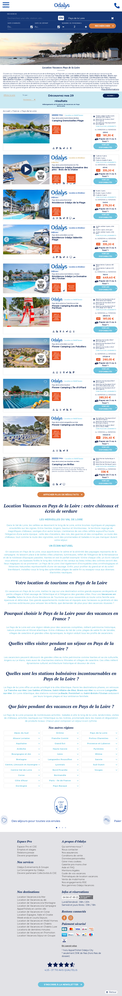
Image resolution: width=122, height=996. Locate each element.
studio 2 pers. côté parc (104, 230)
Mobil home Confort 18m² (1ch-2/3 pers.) (105, 340)
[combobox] (29, 99)
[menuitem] (38, 846)
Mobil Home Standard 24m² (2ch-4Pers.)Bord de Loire (105, 384)
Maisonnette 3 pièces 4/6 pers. (105, 265)
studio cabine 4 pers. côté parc (105, 232)
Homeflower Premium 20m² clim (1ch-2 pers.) (106, 418)
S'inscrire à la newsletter (61, 984)
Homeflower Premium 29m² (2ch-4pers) (106, 123)
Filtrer (110, 95)
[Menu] (6, 5)
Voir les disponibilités (105, 146)
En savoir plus (69, 946)
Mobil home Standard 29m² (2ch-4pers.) (105, 388)
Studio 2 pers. (101, 158)
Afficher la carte (9, 95)
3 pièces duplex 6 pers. (104, 160)
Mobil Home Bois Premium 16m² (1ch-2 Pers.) (105, 422)
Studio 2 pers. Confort (103, 193)
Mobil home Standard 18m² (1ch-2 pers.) (105, 381)
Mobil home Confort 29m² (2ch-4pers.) (105, 347)
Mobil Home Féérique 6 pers (106, 464)
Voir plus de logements (106, 126)
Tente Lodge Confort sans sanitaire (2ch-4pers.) (105, 116)
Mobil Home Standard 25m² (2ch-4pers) (105, 303)
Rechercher (102, 26)
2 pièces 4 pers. (101, 155)
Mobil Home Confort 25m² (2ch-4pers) (105, 120)
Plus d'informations (110, 89)
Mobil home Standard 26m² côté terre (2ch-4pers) (105, 299)
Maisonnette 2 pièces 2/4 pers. (105, 268)
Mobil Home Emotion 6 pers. (106, 462)
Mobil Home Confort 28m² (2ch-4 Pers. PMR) (105, 425)
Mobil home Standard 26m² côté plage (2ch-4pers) (105, 306)
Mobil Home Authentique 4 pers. (105, 459)
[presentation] (6, 128)
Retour (112, 992)
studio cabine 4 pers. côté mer (105, 226)
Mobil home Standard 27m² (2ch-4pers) (105, 344)
